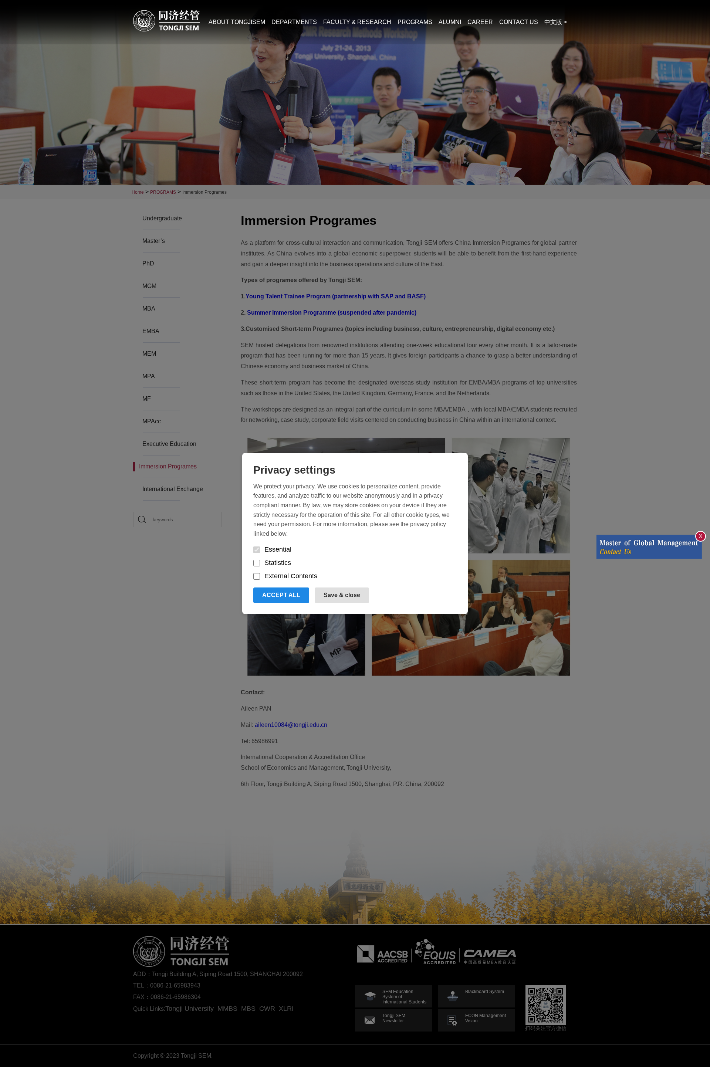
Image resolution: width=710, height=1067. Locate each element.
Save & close (342, 595)
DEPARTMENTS (294, 22)
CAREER (480, 22)
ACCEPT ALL (281, 595)
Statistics (277, 562)
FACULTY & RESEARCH (357, 22)
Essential (277, 549)
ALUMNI (450, 22)
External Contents (290, 576)
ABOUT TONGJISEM (237, 22)
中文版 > (555, 22)
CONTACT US (518, 22)
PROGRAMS (415, 22)
